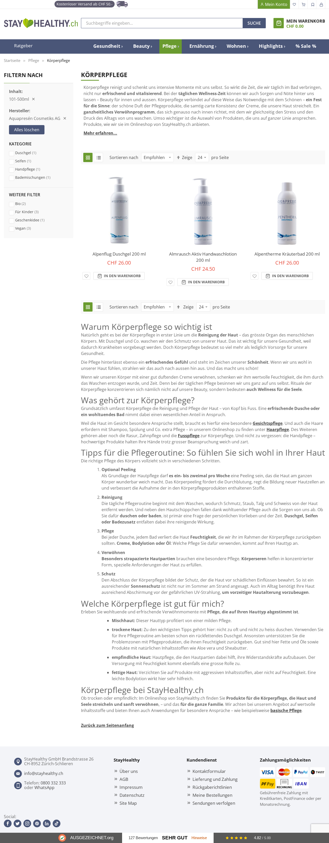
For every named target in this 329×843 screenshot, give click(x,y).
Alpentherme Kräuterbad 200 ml (287, 254)
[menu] (205, 46)
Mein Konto (276, 4)
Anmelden (320, 4)
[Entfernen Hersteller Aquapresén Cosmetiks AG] (64, 118)
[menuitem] (107, 46)
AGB (124, 779)
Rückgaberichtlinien (212, 787)
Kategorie (20, 144)
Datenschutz (132, 795)
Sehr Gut (175, 837)
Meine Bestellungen (212, 795)
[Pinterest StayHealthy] (37, 823)
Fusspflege (188, 435)
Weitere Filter (24, 195)
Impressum (131, 787)
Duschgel (30, 152)
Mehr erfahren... (100, 133)
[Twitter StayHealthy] (17, 823)
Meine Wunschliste (294, 4)
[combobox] (162, 23)
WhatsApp (44, 787)
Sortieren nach (123, 157)
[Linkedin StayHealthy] (47, 823)
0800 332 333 (53, 783)
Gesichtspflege (267, 423)
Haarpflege (278, 429)
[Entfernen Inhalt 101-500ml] (33, 99)
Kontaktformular (209, 771)
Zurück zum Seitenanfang (107, 725)
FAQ (253, 4)
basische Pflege (285, 710)
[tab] (38, 165)
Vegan (28, 228)
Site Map (128, 803)
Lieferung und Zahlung (215, 779)
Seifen (28, 160)
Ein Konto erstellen (312, 4)
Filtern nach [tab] (23, 75)
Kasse (303, 4)
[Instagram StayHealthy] (27, 823)
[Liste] (98, 157)
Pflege (33, 60)
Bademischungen (37, 177)
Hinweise (199, 838)
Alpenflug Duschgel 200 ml (119, 254)
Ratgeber (23, 45)
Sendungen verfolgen (214, 803)
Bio (25, 203)
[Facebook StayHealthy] (8, 823)
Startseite (12, 60)
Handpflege (32, 169)
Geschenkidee (34, 219)
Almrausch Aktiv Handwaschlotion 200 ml (203, 257)
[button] (86, 276)
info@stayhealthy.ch (43, 773)
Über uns (129, 771)
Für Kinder (31, 211)
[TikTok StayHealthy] (56, 823)
